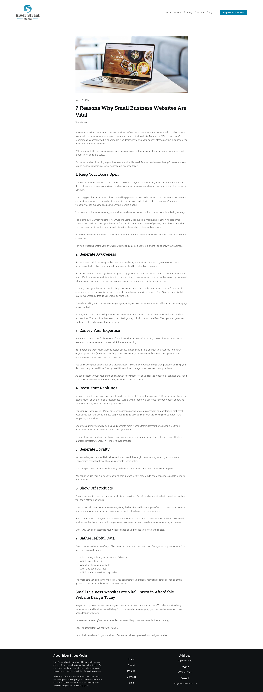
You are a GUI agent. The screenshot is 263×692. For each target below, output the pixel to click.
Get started (122, 635)
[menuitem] (168, 12)
